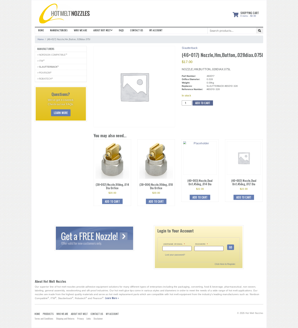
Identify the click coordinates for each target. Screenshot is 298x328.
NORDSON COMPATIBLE (53, 54)
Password (201, 244)
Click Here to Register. (225, 264)
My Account (112, 314)
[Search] (259, 30)
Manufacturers (59, 30)
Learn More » (112, 298)
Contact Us (136, 30)
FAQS (121, 30)
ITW (41, 60)
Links (88, 318)
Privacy (80, 318)
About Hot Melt (102, 30)
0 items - (249, 13)
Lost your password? (175, 255)
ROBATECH (46, 78)
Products (48, 314)
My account (155, 30)
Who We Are (80, 30)
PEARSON (45, 72)
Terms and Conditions (43, 318)
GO (230, 247)
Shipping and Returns (65, 318)
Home (41, 30)
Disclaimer (98, 318)
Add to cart (202, 103)
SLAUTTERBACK (49, 66)
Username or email (174, 244)
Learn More (61, 113)
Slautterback (189, 47)
